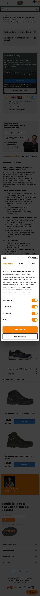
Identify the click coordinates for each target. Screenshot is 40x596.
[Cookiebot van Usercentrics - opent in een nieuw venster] (28, 257)
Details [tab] (20, 264)
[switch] (34, 306)
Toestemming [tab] (7, 264)
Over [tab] (33, 264)
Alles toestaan (20, 329)
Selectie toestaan (20, 336)
